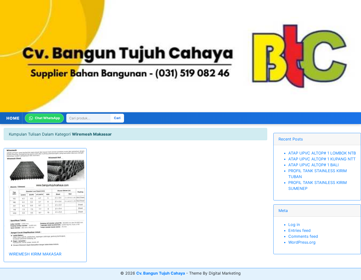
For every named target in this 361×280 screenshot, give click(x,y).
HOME (13, 118)
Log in (294, 224)
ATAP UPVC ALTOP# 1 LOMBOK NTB (322, 153)
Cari (117, 118)
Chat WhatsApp (47, 118)
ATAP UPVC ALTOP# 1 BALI (313, 164)
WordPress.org (302, 242)
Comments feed (303, 236)
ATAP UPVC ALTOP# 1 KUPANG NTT (322, 158)
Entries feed (299, 230)
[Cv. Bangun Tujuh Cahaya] (180, 56)
